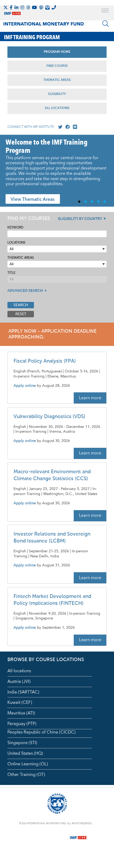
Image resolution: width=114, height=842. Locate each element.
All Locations (57, 108)
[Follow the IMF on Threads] (28, 7)
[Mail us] (74, 127)
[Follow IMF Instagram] (22, 7)
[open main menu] (105, 11)
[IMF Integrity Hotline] (54, 7)
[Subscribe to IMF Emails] (47, 7)
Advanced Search (25, 291)
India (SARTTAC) (23, 692)
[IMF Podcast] (41, 7)
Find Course (57, 66)
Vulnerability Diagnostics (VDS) (49, 416)
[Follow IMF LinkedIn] (16, 7)
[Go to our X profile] (59, 127)
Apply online (25, 385)
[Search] (105, 23)
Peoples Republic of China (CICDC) (41, 732)
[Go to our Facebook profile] (66, 127)
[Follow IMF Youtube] (34, 7)
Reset (20, 314)
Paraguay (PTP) (21, 723)
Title (11, 273)
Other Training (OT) (26, 774)
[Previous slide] (8, 171)
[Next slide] (106, 171)
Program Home (57, 52)
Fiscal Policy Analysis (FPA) (45, 361)
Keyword (15, 227)
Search (21, 305)
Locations (16, 242)
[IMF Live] (78, 834)
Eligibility (57, 94)
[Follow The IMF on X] (5, 7)
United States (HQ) (25, 753)
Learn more (90, 398)
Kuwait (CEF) (19, 702)
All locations (19, 671)
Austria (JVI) (18, 681)
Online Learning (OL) (27, 764)
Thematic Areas (57, 80)
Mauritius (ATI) (21, 713)
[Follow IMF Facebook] (11, 7)
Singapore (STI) (22, 742)
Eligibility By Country (80, 219)
